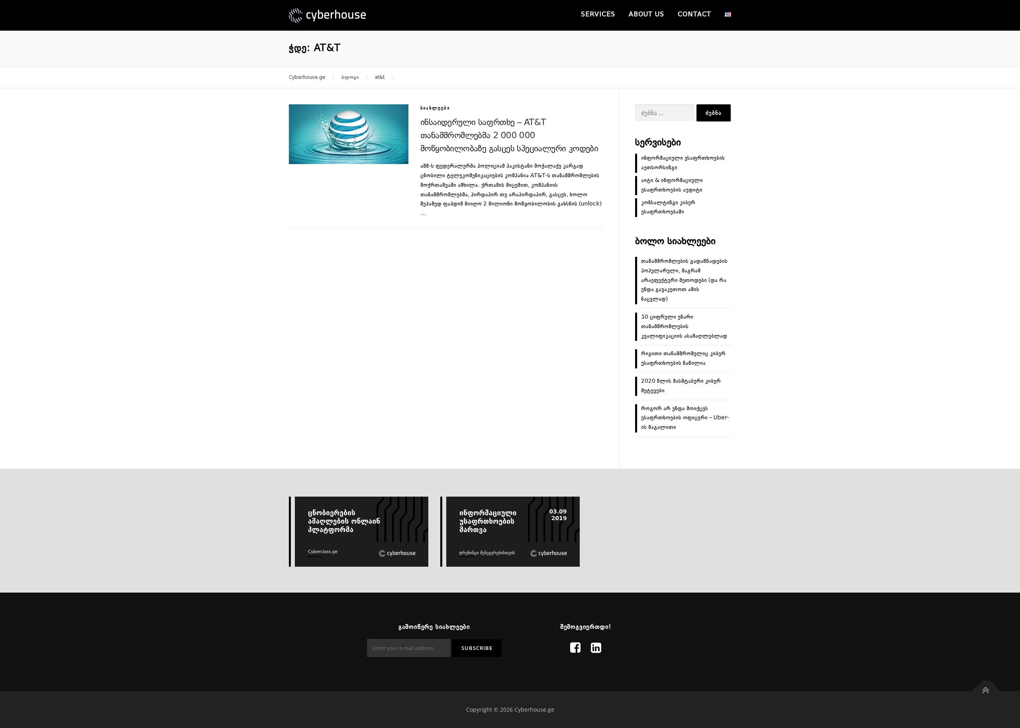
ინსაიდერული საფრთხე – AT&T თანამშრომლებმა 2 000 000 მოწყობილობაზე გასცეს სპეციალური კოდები (509, 135)
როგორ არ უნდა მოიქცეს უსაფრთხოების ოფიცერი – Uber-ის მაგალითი (685, 418)
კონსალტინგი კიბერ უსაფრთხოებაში (668, 207)
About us (646, 15)
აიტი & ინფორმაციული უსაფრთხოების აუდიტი (672, 185)
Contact (694, 15)
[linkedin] (596, 649)
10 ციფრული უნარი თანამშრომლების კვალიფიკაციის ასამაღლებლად (684, 326)
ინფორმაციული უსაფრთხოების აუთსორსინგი (683, 162)
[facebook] (575, 649)
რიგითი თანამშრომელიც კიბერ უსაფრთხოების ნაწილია (683, 358)
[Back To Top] (986, 691)
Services (598, 15)
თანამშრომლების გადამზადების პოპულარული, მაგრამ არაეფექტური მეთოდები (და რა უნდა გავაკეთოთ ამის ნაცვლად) (684, 280)
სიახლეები (435, 108)
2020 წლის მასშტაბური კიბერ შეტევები (681, 385)
